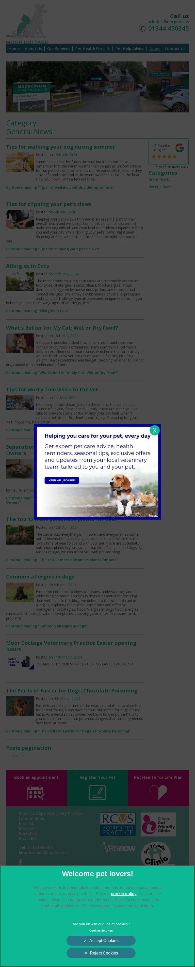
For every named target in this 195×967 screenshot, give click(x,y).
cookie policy (124, 894)
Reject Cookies (104, 953)
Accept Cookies (103, 940)
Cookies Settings (101, 930)
